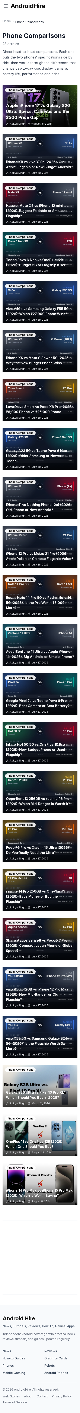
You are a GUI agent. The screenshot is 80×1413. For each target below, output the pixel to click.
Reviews (50, 1351)
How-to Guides (14, 1358)
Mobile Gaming (14, 1373)
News (7, 1351)
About (28, 1396)
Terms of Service (15, 1402)
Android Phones (56, 1373)
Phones (8, 1365)
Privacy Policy (62, 1396)
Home (7, 21)
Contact (42, 1396)
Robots (49, 1365)
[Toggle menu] (6, 6)
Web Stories (11, 1396)
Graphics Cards (55, 1358)
